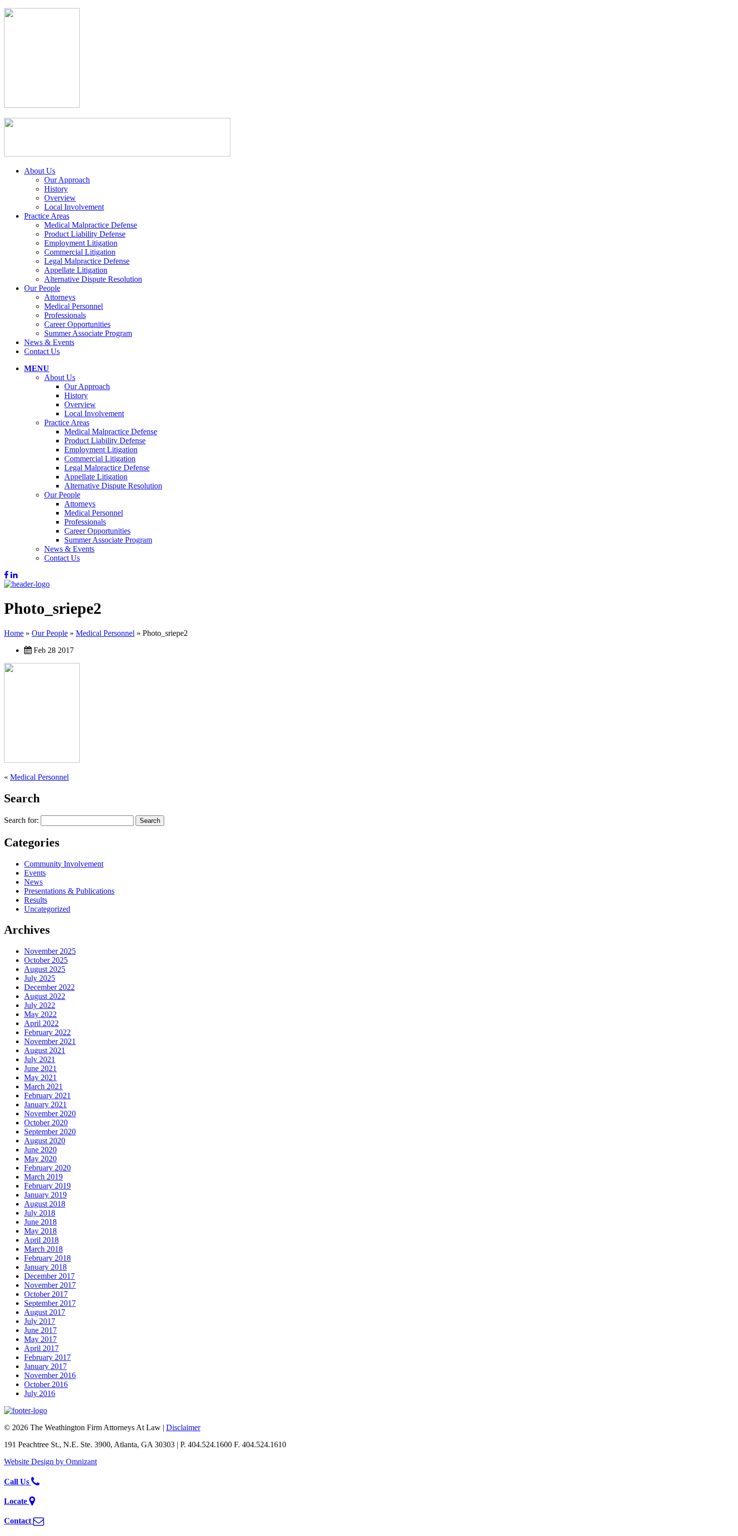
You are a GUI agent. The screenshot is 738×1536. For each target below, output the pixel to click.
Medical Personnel (73, 306)
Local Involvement (74, 207)
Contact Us (42, 351)
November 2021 (50, 1041)
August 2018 (44, 1204)
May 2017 (40, 1339)
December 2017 (49, 1276)
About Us (39, 170)
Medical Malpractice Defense (90, 225)
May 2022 (40, 1014)
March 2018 (43, 1249)
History (56, 189)
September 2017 (50, 1303)
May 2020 (40, 1158)
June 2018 (40, 1222)
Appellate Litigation (75, 270)
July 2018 (39, 1213)
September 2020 (50, 1131)
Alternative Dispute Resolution (93, 279)
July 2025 (39, 978)
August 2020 (44, 1140)
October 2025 (46, 960)
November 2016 (50, 1375)
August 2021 (44, 1050)
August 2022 (44, 996)
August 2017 (44, 1312)
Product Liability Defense (85, 234)
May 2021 (40, 1077)
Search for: (21, 820)
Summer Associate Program (88, 333)
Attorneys (59, 297)
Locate (16, 1501)
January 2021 (45, 1104)
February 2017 (47, 1357)
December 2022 (49, 987)
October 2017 (46, 1294)
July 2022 (39, 1005)
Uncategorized (47, 909)
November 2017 (50, 1285)
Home (14, 633)
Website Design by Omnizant (50, 1461)
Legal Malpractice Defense (87, 261)
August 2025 (44, 969)
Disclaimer (183, 1427)
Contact (18, 1520)
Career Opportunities (77, 324)
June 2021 (40, 1068)
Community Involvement (63, 864)
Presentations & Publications (69, 891)
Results (35, 900)
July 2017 (39, 1321)
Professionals (65, 315)
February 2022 (47, 1032)
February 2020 (47, 1167)
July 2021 (39, 1059)
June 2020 (40, 1149)
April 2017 (41, 1348)
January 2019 (45, 1194)
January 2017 (45, 1366)
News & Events (49, 342)
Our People (42, 288)
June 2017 (40, 1330)
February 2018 (47, 1258)
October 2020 (46, 1122)
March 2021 (43, 1086)
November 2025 (50, 951)
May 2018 (40, 1231)
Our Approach (67, 180)
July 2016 (39, 1393)
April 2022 (41, 1023)
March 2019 (43, 1176)
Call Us (17, 1481)
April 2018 (41, 1240)
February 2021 (47, 1095)
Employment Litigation (80, 243)
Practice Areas (46, 216)
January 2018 (45, 1267)
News (33, 882)
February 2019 (47, 1185)
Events (35, 873)
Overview (60, 198)
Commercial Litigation (79, 252)
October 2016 (46, 1384)
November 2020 (50, 1113)
